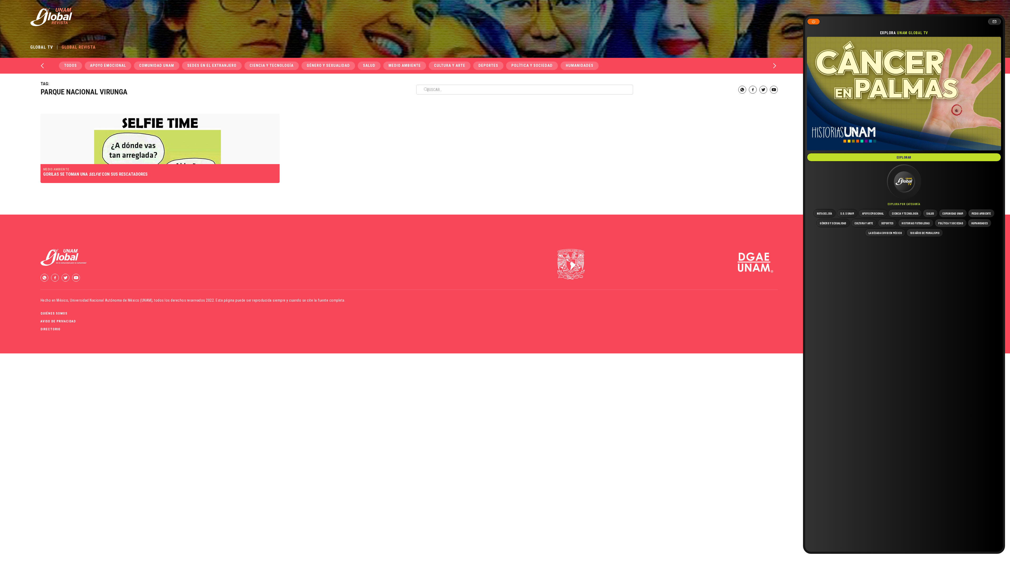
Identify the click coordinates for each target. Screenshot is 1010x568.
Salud (369, 65)
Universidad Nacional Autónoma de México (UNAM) (111, 300)
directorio (50, 329)
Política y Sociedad (532, 65)
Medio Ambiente (404, 65)
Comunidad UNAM (156, 65)
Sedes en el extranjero (211, 65)
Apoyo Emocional (108, 65)
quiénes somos (54, 313)
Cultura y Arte (449, 65)
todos (70, 65)
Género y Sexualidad (328, 65)
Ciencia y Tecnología (272, 65)
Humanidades (579, 65)
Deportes (488, 65)
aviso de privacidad (58, 321)
